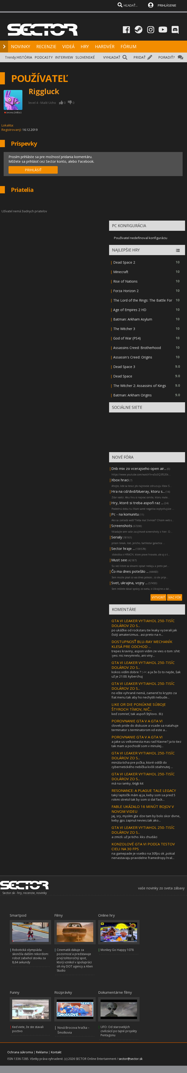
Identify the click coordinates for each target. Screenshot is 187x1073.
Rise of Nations (125, 281)
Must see (119, 559)
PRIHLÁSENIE (167, 5)
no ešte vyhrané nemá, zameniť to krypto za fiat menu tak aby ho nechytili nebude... (144, 695)
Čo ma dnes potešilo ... (130, 571)
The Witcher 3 (124, 328)
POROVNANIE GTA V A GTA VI (137, 720)
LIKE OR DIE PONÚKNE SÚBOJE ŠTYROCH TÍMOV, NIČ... (139, 707)
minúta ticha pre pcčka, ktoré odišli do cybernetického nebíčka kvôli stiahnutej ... (142, 764)
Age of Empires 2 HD (129, 309)
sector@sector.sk (130, 1059)
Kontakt (56, 1052)
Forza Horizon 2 (126, 290)
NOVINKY (20, 46)
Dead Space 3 (124, 366)
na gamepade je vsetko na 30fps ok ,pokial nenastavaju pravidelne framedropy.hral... (143, 855)
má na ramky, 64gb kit (127, 783)
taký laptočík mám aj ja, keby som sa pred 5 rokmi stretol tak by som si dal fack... (143, 797)
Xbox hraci (120, 479)
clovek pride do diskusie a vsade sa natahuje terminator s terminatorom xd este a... (145, 727)
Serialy (116, 537)
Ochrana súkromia (20, 1052)
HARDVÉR (104, 46)
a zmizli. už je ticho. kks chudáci (134, 837)
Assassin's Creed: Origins (132, 357)
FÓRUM (128, 46)
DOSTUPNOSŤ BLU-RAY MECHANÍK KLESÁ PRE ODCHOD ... (142, 644)
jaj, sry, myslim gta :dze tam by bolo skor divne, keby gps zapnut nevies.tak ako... (146, 818)
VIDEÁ (68, 46)
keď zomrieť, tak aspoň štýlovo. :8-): (137, 714)
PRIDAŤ (139, 57)
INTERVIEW (64, 57)
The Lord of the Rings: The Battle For (142, 300)
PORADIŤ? (166, 57)
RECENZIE (46, 46)
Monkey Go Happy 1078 (117, 950)
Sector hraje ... (123, 548)
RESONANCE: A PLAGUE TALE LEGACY (144, 790)
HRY (85, 46)
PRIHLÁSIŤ (33, 170)
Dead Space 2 (124, 262)
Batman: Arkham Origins (132, 395)
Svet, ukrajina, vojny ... (129, 582)
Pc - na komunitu (125, 514)
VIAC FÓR (174, 597)
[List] (178, 250)
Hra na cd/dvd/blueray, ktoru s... (138, 491)
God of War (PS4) (127, 338)
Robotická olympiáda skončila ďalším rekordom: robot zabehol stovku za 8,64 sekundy (30, 956)
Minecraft (120, 271)
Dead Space (122, 376)
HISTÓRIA (24, 57)
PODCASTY (44, 57)
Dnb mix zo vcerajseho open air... (138, 468)
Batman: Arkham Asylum (132, 319)
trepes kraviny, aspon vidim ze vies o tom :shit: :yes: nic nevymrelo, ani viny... (146, 653)
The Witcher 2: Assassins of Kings (139, 385)
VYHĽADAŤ (111, 57)
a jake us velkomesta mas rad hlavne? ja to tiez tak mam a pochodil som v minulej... (146, 743)
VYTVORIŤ (158, 597)
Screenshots (121, 525)
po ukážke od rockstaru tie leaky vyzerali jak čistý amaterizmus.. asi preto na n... (144, 632)
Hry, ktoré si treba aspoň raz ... (137, 502)
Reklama (42, 1052)
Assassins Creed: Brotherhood (137, 347)
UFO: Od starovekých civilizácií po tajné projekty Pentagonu (119, 1031)
